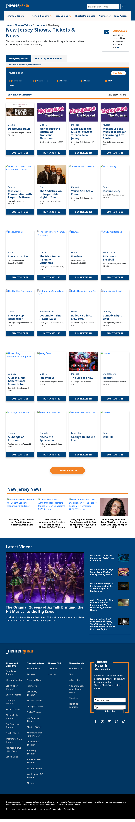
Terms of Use (69, 809)
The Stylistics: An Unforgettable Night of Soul (51, 194)
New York (52, 668)
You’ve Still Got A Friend (82, 192)
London (52, 674)
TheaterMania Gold (85, 15)
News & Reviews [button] (40, 15)
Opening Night (34, 680)
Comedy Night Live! (112, 317)
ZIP (95, 703)
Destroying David (19, 128)
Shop (71, 674)
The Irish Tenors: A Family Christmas (50, 259)
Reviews (31, 674)
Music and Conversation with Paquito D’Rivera (20, 194)
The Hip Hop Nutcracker (16, 317)
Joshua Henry (111, 191)
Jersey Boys (47, 378)
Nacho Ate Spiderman (47, 438)
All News (31, 783)
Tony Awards (120, 15)
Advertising (74, 680)
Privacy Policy (56, 809)
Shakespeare (109, 373)
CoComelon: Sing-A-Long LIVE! (51, 317)
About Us (73, 698)
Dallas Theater (34, 712)
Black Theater (109, 252)
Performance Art (48, 311)
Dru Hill (108, 437)
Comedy (107, 311)
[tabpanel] (67, 297)
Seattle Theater (13, 733)
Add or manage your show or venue (77, 689)
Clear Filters (118, 73)
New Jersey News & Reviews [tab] (49, 58)
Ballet (10, 252)
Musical (43, 124)
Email (97, 696)
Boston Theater (13, 694)
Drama (11, 124)
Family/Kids (77, 433)
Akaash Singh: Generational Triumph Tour (17, 381)
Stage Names (75, 668)
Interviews (32, 685)
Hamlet (108, 378)
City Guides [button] (62, 15)
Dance (11, 311)
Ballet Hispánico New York (81, 317)
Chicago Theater (14, 680)
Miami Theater (13, 709)
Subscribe (110, 711)
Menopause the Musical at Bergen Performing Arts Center (114, 133)
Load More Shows (67, 470)
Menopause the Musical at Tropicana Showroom (50, 133)
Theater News (34, 668)
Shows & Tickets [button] (16, 15)
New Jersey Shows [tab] (18, 58)
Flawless (76, 256)
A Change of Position (16, 438)
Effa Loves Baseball (109, 258)
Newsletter (104, 15)
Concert (12, 187)
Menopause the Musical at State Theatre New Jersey (81, 133)
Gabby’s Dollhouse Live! (83, 438)
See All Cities (12, 756)
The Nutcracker (18, 256)
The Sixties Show (82, 378)
